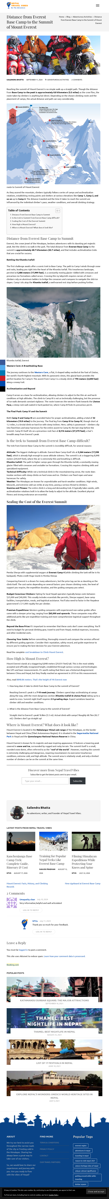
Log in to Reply (31, 910)
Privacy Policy (47, 1149)
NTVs (9, 873)
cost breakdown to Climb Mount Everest (44, 652)
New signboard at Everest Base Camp (82, 883)
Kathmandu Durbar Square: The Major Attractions (54, 1000)
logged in (23, 949)
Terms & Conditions (49, 1142)
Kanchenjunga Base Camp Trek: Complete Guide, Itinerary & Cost (19, 861)
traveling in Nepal (82, 1155)
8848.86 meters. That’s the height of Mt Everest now (42, 679)
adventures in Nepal (82, 1150)
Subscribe (77, 781)
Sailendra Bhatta (15, 79)
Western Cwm (41, 372)
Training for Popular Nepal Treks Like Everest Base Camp (52, 859)
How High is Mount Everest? (24, 224)
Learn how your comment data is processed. (64, 956)
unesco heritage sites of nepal (86, 1166)
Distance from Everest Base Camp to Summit (31, 214)
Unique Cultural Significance (85, 1171)
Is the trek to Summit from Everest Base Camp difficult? (35, 218)
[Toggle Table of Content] (56, 210)
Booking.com (13, 964)
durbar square (80, 1184)
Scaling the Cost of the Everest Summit (28, 221)
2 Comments (77, 79)
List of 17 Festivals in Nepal (54, 1062)
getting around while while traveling (85, 1177)
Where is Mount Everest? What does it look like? (32, 227)
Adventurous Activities (58, 79)
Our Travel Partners (50, 1162)
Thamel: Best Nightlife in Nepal (54, 1031)
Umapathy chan (27, 899)
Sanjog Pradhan (47, 869)
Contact (44, 1155)
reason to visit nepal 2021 (85, 1161)
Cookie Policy (53, 1195)
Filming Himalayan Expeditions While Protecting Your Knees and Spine (84, 861)
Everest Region (80, 1145)
